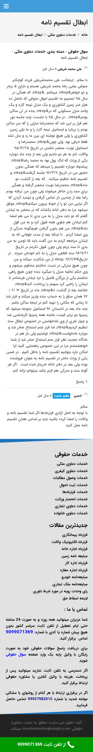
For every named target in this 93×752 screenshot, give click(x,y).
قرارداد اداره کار (76, 563)
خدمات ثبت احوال (73, 485)
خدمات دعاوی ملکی (72, 464)
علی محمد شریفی (70, 69)
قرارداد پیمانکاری (75, 535)
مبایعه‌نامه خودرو (75, 577)
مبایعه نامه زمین (75, 556)
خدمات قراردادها (75, 492)
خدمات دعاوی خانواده (71, 513)
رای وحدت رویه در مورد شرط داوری (60, 591)
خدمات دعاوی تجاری (71, 506)
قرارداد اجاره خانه (75, 549)
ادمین (78, 395)
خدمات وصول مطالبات (70, 478)
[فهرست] (6, 6)
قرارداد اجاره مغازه (74, 570)
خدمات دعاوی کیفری (71, 471)
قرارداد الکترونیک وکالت (70, 542)
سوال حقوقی (78, 52)
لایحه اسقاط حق (75, 598)
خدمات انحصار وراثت (71, 499)
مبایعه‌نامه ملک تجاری (70, 584)
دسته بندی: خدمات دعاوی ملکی (39, 52)
